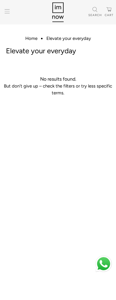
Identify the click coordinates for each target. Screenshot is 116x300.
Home (31, 38)
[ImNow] (58, 12)
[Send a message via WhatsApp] (103, 263)
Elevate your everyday (68, 38)
